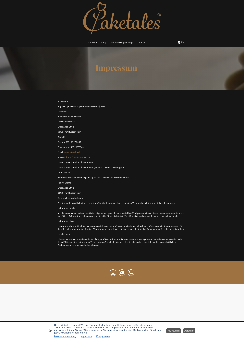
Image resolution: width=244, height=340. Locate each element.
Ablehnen (189, 331)
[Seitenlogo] (122, 18)
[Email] (122, 272)
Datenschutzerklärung (65, 336)
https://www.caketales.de (78, 157)
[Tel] (131, 272)
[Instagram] (113, 272)
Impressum (86, 336)
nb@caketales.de (72, 152)
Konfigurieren (103, 336)
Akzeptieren (174, 331)
